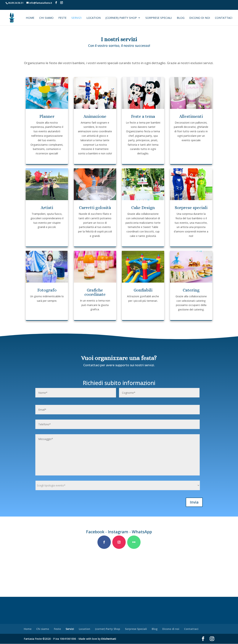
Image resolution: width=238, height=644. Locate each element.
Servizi (76, 18)
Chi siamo (46, 18)
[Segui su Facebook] (104, 542)
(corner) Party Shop (121, 18)
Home (30, 18)
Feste (62, 18)
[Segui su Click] (134, 542)
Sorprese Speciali (158, 18)
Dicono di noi (199, 18)
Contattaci (223, 18)
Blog (180, 18)
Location (93, 18)
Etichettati (108, 638)
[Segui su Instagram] (119, 542)
